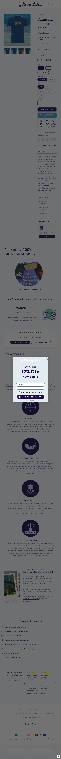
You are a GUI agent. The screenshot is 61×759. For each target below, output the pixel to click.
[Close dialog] (46, 358)
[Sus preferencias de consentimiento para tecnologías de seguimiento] (58, 756)
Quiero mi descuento (30, 397)
